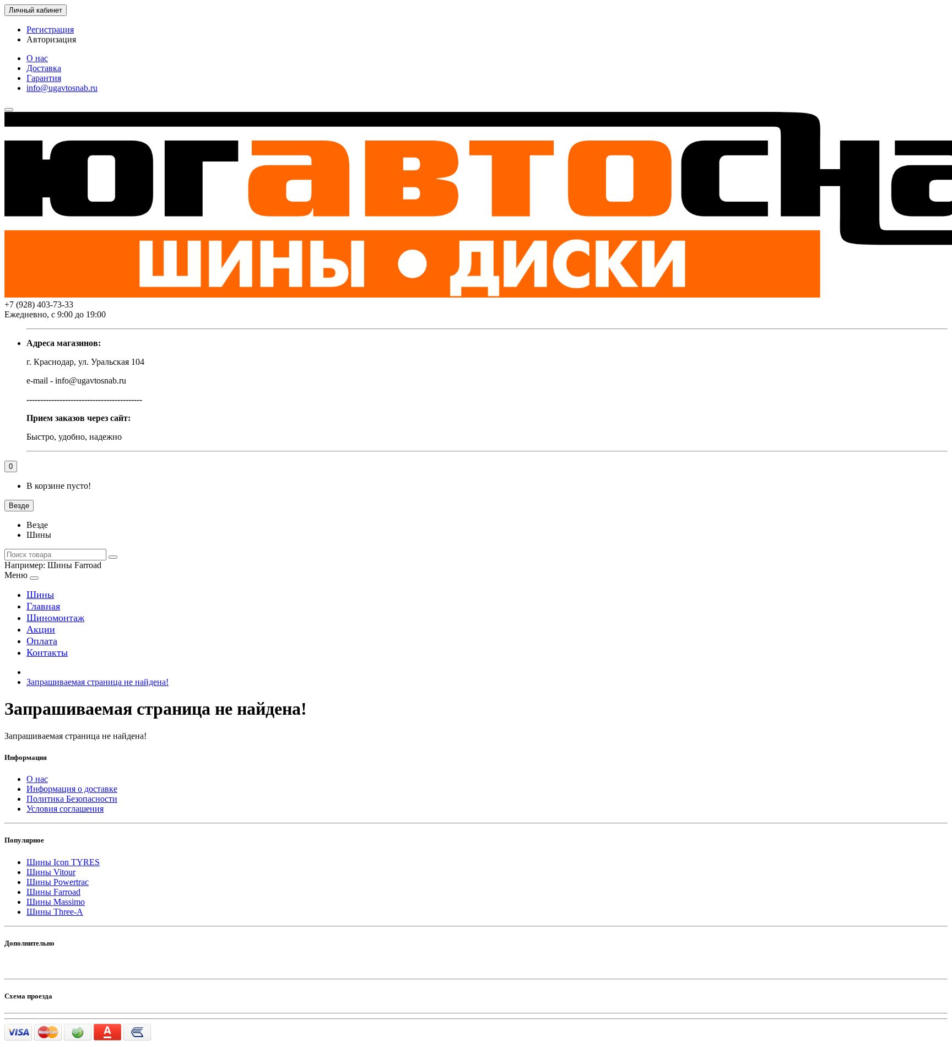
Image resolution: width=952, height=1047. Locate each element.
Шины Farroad (53, 892)
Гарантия (43, 78)
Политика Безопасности (71, 798)
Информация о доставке (71, 789)
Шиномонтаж (55, 617)
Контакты (47, 652)
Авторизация (51, 39)
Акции (40, 629)
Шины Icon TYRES (63, 862)
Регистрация (50, 29)
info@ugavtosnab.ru (62, 88)
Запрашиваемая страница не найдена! (97, 682)
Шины (40, 594)
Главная (43, 606)
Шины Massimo (55, 901)
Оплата (41, 640)
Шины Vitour (50, 872)
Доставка (43, 68)
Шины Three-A (54, 911)
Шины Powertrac (57, 882)
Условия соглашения (65, 808)
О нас (37, 58)
